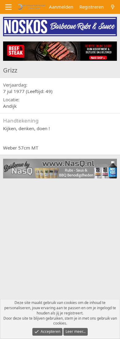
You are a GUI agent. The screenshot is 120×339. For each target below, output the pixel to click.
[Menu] (8, 7)
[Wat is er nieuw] (113, 7)
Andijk (10, 106)
